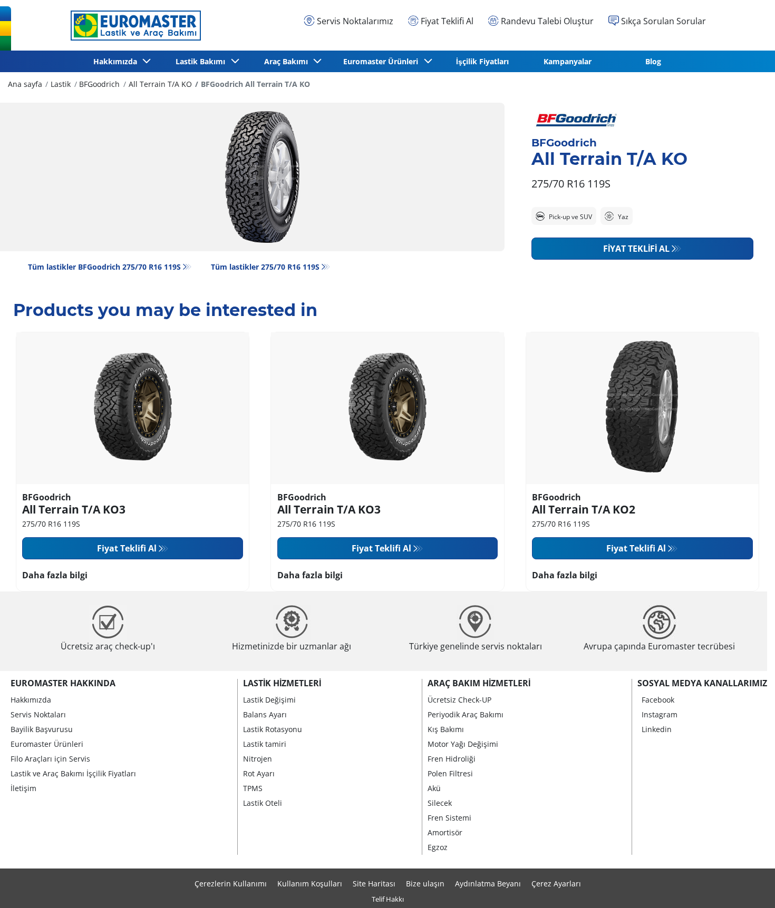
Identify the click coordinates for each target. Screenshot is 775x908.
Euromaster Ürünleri (47, 744)
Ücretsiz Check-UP (459, 700)
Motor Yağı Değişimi (463, 744)
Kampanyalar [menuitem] (568, 61)
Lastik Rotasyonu (272, 729)
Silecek (440, 803)
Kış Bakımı (446, 729)
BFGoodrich (99, 84)
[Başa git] (747, 885)
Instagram (659, 714)
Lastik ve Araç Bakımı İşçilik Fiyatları (73, 773)
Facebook (658, 700)
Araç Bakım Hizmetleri (479, 683)
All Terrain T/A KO (160, 84)
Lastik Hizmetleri (282, 683)
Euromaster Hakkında (63, 683)
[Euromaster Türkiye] (132, 25)
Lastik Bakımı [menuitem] (202, 61)
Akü (434, 788)
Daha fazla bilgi (55, 575)
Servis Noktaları (38, 714)
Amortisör (445, 832)
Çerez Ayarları (556, 884)
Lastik (61, 84)
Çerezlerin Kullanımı (231, 884)
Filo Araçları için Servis (50, 759)
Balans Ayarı (265, 714)
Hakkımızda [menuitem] (117, 61)
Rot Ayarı (259, 773)
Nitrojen (257, 759)
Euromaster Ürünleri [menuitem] (382, 61)
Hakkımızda (31, 700)
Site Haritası (374, 884)
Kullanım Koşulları (309, 884)
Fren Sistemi (449, 818)
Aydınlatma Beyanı (488, 884)
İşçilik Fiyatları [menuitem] (482, 61)
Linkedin (657, 729)
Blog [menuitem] (653, 61)
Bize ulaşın (425, 884)
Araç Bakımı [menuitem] (288, 61)
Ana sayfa (25, 84)
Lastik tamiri (264, 744)
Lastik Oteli (262, 803)
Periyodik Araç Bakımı (465, 714)
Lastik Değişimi (269, 700)
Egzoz (438, 847)
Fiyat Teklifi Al (636, 248)
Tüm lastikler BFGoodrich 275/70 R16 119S (104, 267)
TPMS (253, 788)
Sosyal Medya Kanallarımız (702, 683)
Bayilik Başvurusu (42, 729)
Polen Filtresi (450, 773)
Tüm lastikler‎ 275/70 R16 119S (265, 267)
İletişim (23, 788)
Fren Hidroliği (452, 759)
